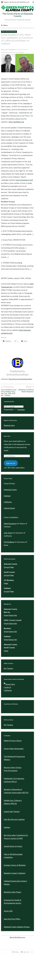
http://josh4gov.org (16, 122)
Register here (9, 425)
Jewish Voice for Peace (13, 846)
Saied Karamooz (10, 523)
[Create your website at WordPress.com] (17, 2)
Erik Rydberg (9, 542)
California (8, 502)
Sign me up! (10, 463)
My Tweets (8, 668)
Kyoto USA (8, 911)
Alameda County (10, 490)
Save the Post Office (12, 919)
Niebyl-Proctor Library (13, 741)
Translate (21, 409)
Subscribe (7, 436)
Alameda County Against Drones (17, 927)
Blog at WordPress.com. (17, 937)
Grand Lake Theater (12, 811)
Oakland (7, 496)
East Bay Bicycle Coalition (14, 819)
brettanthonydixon (9, 32)
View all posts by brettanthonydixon (20, 379)
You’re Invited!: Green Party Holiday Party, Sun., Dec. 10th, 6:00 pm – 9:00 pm (8, 390)
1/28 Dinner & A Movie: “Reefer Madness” (26, 389)
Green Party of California (11, 704)
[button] (8, 63)
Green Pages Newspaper (14, 748)
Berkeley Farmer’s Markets (14, 873)
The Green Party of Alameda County (17, 14)
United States (9, 508)
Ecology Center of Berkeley (15, 865)
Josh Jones (8, 533)
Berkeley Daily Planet (12, 892)
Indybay (7, 827)
